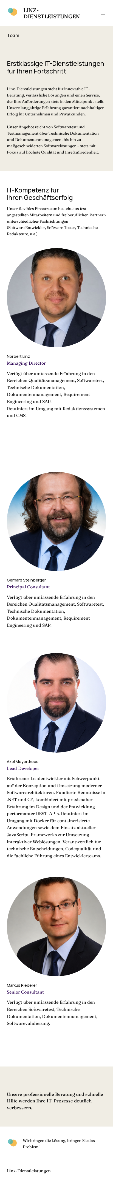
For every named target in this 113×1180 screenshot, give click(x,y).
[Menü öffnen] (103, 13)
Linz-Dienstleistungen (51, 13)
